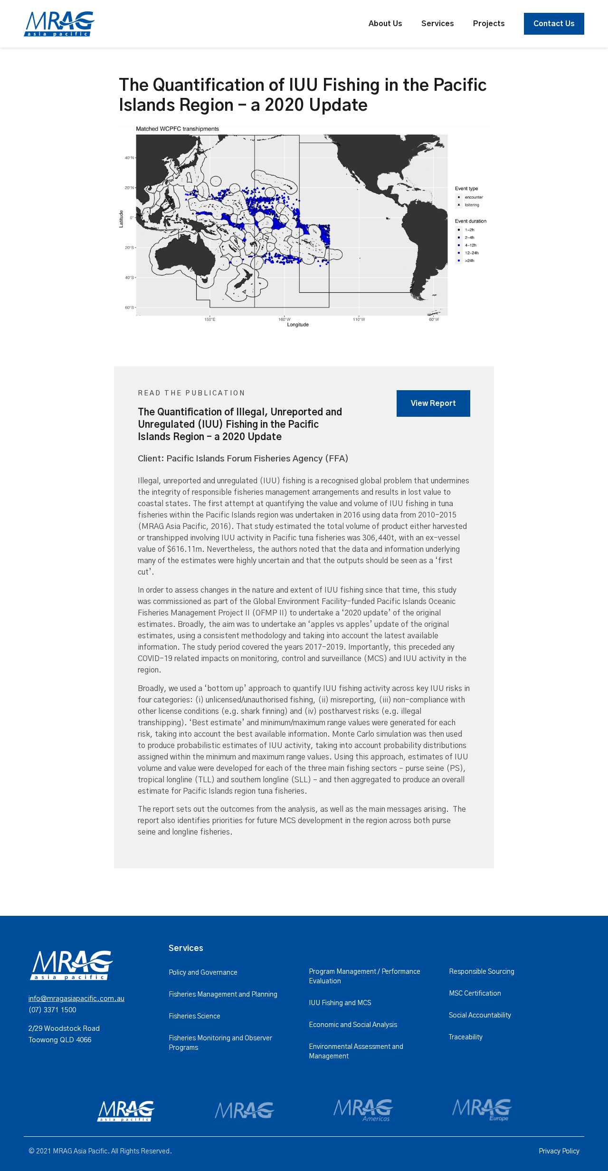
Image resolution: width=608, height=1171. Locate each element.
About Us (385, 24)
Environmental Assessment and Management (356, 1052)
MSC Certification (475, 993)
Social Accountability (480, 1015)
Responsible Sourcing (481, 972)
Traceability (466, 1037)
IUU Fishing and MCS (340, 1003)
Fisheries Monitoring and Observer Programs (220, 1043)
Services (437, 24)
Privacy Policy (559, 1151)
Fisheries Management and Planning (223, 994)
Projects (489, 24)
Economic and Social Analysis (353, 1025)
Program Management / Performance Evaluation (364, 977)
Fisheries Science (194, 1016)
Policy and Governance (203, 972)
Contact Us (554, 24)
